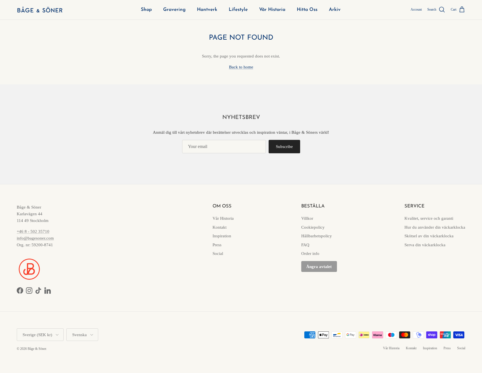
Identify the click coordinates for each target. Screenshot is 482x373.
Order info (310, 253)
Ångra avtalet (319, 266)
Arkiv (335, 9)
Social (218, 253)
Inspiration (222, 236)
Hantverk (207, 9)
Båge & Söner (37, 349)
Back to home (241, 67)
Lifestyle (238, 9)
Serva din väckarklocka (424, 245)
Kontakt (219, 227)
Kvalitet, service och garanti (428, 218)
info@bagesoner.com (35, 238)
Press (217, 245)
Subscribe (284, 146)
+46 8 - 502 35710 (33, 231)
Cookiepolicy (313, 227)
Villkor (307, 218)
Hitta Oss (307, 9)
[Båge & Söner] (40, 10)
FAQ (305, 245)
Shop (146, 9)
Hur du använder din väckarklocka (434, 227)
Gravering (174, 9)
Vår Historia (272, 9)
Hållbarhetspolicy (316, 236)
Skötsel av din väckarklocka (429, 236)
